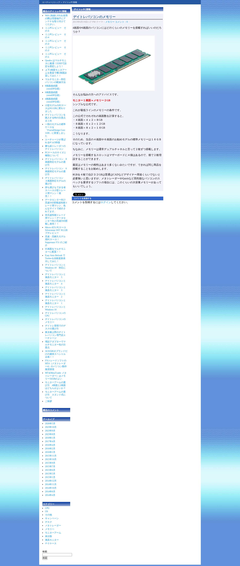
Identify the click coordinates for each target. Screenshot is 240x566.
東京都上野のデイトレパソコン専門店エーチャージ (55, 335)
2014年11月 (50, 484)
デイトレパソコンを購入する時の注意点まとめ (55, 118)
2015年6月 (50, 470)
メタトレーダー (53, 525)
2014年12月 (50, 481)
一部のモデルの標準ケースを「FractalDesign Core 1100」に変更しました (55, 130)
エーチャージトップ (51, 2)
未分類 (48, 536)
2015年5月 (50, 473)
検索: (45, 551)
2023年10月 (50, 427)
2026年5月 (50, 423)
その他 (48, 515)
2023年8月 (50, 434)
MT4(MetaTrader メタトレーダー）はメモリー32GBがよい (55, 376)
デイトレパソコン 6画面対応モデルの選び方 (56, 171)
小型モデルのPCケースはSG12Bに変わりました (55, 108)
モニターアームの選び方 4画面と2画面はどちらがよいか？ (55, 385)
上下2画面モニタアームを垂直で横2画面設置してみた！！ (56, 73)
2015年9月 (50, 463)
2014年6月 (50, 491)
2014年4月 (50, 495)
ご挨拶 (48, 401)
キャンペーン (52, 518)
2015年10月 (50, 459)
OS (46, 511)
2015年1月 (50, 477)
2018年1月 (50, 438)
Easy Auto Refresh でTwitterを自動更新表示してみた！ (55, 258)
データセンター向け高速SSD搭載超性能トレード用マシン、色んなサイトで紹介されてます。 (56, 206)
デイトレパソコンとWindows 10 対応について (55, 268)
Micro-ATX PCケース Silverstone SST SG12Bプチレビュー (56, 230)
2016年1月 (50, 452)
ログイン (106, 202)
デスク (48, 522)
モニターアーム (53, 532)
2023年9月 (50, 430)
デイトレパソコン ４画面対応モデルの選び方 (55, 181)
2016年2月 (50, 448)
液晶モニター (52, 540)
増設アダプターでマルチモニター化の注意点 (55, 344)
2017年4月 (50, 441)
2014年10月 (50, 488)
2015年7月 (50, 466)
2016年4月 (50, 445)
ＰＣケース (50, 543)
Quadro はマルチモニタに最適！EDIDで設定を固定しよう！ (56, 63)
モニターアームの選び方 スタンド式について (55, 395)
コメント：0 (121, 22)
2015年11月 (50, 456)
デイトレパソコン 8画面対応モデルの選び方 (56, 162)
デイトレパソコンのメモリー (94, 17)
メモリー (49, 529)
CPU (47, 508)
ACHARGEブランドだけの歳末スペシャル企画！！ (56, 354)
